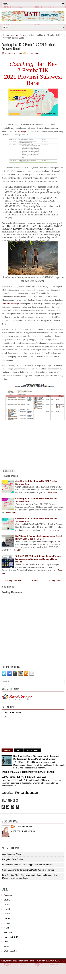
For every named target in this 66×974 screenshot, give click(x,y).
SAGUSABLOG (53, 961)
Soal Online (9, 946)
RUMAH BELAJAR (12, 713)
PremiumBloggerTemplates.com (12, 967)
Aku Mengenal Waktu (11, 854)
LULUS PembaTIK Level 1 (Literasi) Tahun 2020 (24, 777)
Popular (7, 750)
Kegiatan (14, 35)
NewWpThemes (25, 965)
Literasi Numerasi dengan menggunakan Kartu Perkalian (27, 864)
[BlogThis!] (7, 470)
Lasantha (50, 965)
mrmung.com (60, 967)
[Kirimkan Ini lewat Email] (4, 470)
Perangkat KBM (11, 937)
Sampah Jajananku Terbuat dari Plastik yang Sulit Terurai (28, 870)
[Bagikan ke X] (10, 470)
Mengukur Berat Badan (12, 859)
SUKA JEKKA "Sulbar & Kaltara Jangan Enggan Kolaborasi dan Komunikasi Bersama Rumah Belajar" (38, 559)
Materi (6, 928)
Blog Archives (32, 750)
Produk (7, 942)
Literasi (7, 918)
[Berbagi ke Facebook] (13, 470)
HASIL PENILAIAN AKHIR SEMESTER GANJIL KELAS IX (28, 772)
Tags (18, 750)
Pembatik (24, 35)
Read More (52, 492)
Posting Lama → (56, 580)
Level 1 (7, 900)
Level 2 (7, 904)
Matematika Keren (23, 826)
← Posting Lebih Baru (12, 580)
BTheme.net (29, 967)
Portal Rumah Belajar (10, 303)
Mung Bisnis (49, 967)
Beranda (35, 580)
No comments (33, 53)
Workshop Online (11, 951)
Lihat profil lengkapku (23, 831)
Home (5, 35)
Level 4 (7, 914)
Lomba (7, 923)
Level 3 (7, 909)
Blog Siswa (33, 970)
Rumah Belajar (20, 131)
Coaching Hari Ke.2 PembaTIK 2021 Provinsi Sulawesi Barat (28, 47)
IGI (5, 717)
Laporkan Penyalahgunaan (20, 792)
